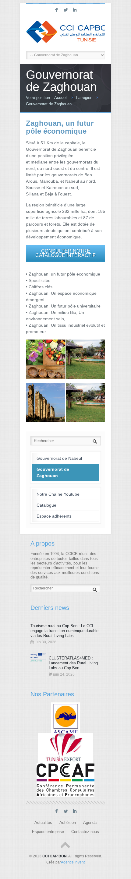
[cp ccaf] (65, 780)
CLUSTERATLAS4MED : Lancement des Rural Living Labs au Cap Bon (73, 663)
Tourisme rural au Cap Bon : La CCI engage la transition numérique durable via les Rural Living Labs (64, 631)
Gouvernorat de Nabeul (59, 458)
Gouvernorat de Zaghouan (49, 104)
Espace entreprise (48, 832)
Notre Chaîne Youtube (58, 494)
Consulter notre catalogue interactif (65, 253)
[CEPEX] (65, 749)
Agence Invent (73, 862)
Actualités (43, 823)
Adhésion (67, 823)
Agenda (90, 823)
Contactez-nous (85, 832)
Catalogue (46, 505)
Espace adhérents (54, 516)
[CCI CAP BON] (65, 32)
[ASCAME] (65, 719)
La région (84, 97)
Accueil (60, 97)
